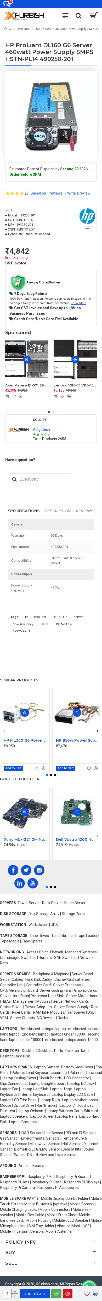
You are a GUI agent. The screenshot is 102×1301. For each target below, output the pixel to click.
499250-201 (21, 631)
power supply (23, 624)
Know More (78, 303)
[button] (49, 412)
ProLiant (40, 617)
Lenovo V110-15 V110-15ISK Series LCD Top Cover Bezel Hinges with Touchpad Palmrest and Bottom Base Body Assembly (75, 385)
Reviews (84, 511)
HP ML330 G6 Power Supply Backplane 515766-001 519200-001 (26, 740)
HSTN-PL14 (63, 624)
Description (58, 511)
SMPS (43, 624)
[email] (14, 479)
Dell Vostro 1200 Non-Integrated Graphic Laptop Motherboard (78, 839)
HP (26, 617)
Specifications (23, 511)
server (78, 617)
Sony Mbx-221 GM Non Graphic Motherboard (26, 839)
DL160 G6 (60, 617)
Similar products (19, 680)
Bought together (19, 779)
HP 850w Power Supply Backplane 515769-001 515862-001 (78, 740)
